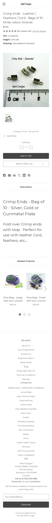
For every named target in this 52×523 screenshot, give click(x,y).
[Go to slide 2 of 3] (24, 314)
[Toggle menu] (4, 4)
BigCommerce (30, 513)
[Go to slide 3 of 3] (29, 314)
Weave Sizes (26, 362)
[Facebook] (4, 175)
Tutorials (26, 446)
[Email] (9, 175)
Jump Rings (26, 392)
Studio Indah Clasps (26, 442)
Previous (4, 288)
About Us (26, 345)
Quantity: (26, 142)
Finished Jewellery (26, 425)
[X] (19, 175)
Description (26, 187)
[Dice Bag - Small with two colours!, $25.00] (35, 281)
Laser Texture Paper (26, 396)
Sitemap (26, 379)
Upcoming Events (26, 350)
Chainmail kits (26, 400)
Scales (26, 417)
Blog (26, 366)
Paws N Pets (26, 404)
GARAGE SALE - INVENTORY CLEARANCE (26, 388)
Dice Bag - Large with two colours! (13, 299)
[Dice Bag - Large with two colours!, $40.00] (13, 281)
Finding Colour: (26, 131)
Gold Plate (11, 136)
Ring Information (26, 358)
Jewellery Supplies (26, 421)
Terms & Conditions (26, 375)
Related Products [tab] (26, 261)
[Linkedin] (24, 175)
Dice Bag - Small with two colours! (35, 299)
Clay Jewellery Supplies (26, 409)
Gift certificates (26, 430)
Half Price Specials (26, 451)
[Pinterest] (29, 175)
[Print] (14, 175)
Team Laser (26, 413)
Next (45, 288)
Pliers (26, 438)
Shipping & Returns (26, 371)
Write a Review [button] (39, 31)
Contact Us (26, 354)
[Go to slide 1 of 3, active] (20, 314)
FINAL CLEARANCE (26, 455)
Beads (26, 434)
